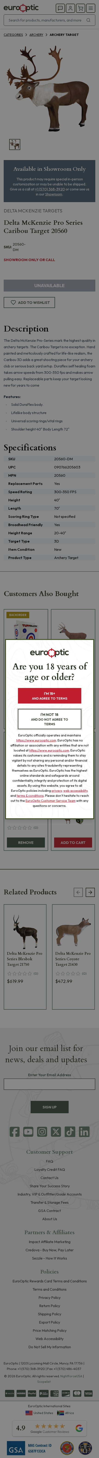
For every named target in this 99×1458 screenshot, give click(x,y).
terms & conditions (30, 796)
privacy (57, 791)
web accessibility (75, 791)
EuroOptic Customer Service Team (51, 801)
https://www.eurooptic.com (36, 740)
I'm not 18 (49, 719)
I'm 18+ (49, 696)
